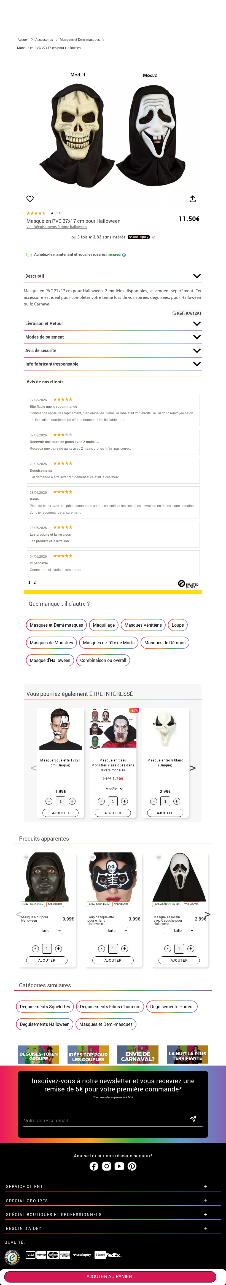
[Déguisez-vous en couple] (88, 1062)
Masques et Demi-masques (56, 625)
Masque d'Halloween (50, 660)
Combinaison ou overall (103, 660)
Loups (178, 625)
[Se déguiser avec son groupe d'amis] (38, 1062)
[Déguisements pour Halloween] (187, 1062)
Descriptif (34, 276)
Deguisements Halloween (44, 1024)
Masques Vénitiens (143, 625)
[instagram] (106, 1166)
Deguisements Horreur (172, 1007)
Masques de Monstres (51, 643)
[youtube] (119, 1166)
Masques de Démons (164, 643)
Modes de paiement (44, 337)
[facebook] (93, 1166)
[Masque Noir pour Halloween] (25, 858)
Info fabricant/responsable (51, 364)
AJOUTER (60, 812)
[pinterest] (132, 1166)
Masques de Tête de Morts (108, 643)
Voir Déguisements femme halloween (56, 227)
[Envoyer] (193, 1119)
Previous (31, 765)
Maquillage (104, 625)
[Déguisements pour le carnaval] (137, 1062)
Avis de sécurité (40, 350)
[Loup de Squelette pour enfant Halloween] (91, 858)
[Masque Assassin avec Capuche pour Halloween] (157, 858)
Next (190, 765)
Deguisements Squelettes (45, 1007)
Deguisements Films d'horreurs (110, 1007)
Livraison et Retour (44, 323)
